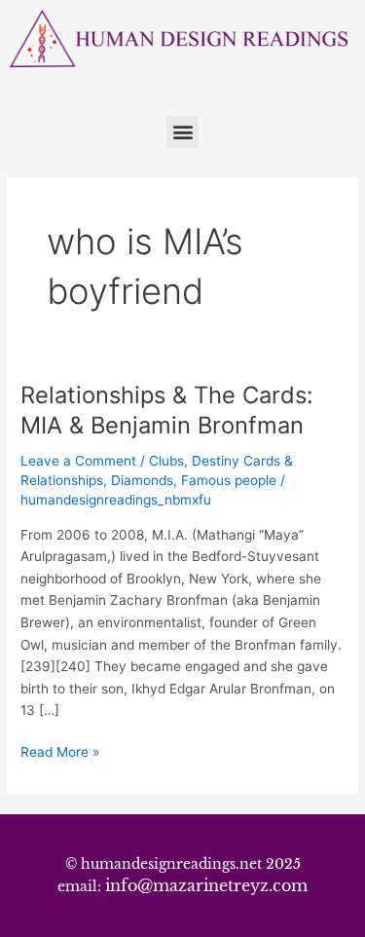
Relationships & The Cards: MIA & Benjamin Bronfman (166, 410)
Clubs (166, 460)
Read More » (59, 750)
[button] (182, 132)
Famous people (228, 480)
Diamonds (142, 480)
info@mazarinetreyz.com (206, 885)
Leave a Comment (78, 460)
